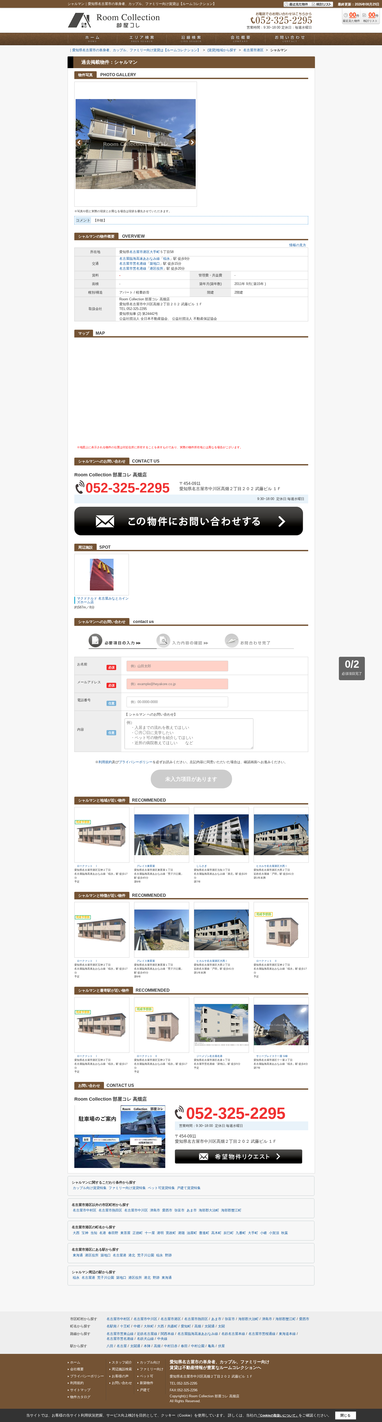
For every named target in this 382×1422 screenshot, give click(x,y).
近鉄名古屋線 (147, 1334)
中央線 (162, 1339)
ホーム (75, 1362)
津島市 (155, 1210)
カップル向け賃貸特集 (90, 1188)
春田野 (113, 1233)
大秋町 (149, 1326)
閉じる (345, 1415)
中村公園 (198, 1346)
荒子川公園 (145, 1255)
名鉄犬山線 (145, 1339)
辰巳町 (228, 1233)
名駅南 (112, 1326)
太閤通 (210, 1326)
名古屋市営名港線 (132, 263)
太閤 (221, 1326)
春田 (184, 1346)
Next (192, 142)
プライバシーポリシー (136, 762)
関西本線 (167, 1334)
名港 (102, 1233)
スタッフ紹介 (122, 1362)
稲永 (166, 259)
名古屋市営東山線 (120, 1334)
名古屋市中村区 (84, 1210)
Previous (79, 142)
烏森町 (172, 1326)
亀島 (211, 1346)
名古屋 (122, 1346)
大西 (76, 1233)
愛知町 (186, 1326)
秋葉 (284, 1233)
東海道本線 (287, 1334)
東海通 (78, 1255)
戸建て (145, 1390)
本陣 (147, 1346)
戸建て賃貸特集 (189, 1188)
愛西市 (167, 1210)
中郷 (137, 1326)
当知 (93, 1233)
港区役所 (156, 268)
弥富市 (179, 1210)
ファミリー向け (151, 1369)
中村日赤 (170, 1346)
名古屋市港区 (139, 252)
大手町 (155, 252)
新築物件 (146, 1383)
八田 (110, 1346)
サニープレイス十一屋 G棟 (272, 1056)
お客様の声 (120, 1376)
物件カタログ (80, 1397)
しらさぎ (201, 866)
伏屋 (221, 1346)
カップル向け (150, 1362)
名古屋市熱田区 (110, 1210)
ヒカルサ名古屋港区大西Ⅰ (271, 866)
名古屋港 (119, 1255)
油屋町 (192, 1233)
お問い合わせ (122, 1383)
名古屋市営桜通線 (261, 1334)
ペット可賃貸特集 (161, 1188)
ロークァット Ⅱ (266, 960)
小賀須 (274, 1233)
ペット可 (146, 1376)
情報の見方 (297, 245)
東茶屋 (125, 1233)
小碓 (263, 1233)
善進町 (204, 1233)
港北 (131, 1255)
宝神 (85, 1233)
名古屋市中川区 (136, 1210)
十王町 (125, 1326)
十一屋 (150, 1233)
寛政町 (171, 1233)
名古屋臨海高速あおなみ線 (139, 259)
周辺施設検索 (122, 1369)
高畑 (197, 1326)
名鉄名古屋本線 (233, 1334)
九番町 (241, 1233)
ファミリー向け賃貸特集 (127, 1188)
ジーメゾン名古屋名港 (209, 1056)
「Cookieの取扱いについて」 (278, 1415)
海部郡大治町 (209, 1210)
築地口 (155, 263)
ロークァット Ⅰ (87, 866)
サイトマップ (80, 1390)
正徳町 (138, 1233)
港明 (160, 1233)
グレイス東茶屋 (146, 866)
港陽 (181, 1233)
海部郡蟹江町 (231, 1210)
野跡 (168, 1255)
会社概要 (77, 1369)
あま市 (192, 1210)
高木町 (216, 1233)
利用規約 (105, 762)
